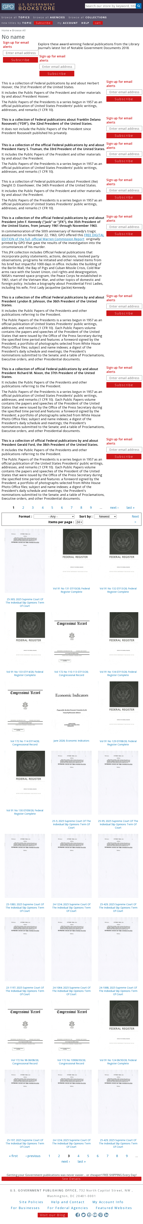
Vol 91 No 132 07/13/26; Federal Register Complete (118, 590)
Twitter (83, 1215)
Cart (98, 23)
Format (25, 516)
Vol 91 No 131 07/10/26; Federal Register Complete (71, 590)
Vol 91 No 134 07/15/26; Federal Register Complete (118, 673)
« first (13, 1156)
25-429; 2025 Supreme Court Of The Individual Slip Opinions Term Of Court (118, 908)
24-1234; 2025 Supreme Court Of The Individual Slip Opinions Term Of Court (71, 908)
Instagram (89, 1215)
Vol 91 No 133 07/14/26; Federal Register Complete (24, 673)
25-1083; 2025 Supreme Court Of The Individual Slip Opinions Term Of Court (25, 908)
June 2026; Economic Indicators (71, 740)
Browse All (16, 17)
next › (114, 507)
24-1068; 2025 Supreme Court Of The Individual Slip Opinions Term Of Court (118, 991)
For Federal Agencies (67, 1208)
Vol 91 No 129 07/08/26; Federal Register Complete (118, 742)
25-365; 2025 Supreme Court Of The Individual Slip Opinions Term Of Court (25, 602)
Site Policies (31, 1202)
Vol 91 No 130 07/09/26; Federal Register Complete (24, 812)
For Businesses (25, 1208)
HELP (85, 23)
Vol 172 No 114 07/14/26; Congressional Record (24, 742)
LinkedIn (106, 1215)
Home (5, 30)
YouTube (95, 1215)
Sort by (85, 516)
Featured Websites (114, 1208)
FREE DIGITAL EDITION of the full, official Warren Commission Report (53, 237)
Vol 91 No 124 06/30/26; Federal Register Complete (118, 1061)
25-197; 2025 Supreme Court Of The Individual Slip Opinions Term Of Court (25, 1143)
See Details (71, 1179)
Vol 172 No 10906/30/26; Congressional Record (71, 1061)
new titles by (26, 23)
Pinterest (100, 1215)
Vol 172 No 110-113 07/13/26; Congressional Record (71, 673)
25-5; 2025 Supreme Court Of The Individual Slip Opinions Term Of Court (71, 824)
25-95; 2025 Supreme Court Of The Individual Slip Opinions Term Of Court (118, 824)
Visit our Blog (52, 1215)
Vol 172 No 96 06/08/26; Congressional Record (25, 1061)
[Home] (30, 9)
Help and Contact (68, 1202)
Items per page (60, 522)
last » (130, 507)
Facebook (78, 1215)
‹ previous (33, 1156)
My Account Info (108, 1202)
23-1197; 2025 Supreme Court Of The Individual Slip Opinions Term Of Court (25, 991)
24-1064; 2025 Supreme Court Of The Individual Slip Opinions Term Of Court (71, 991)
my (68, 23)
